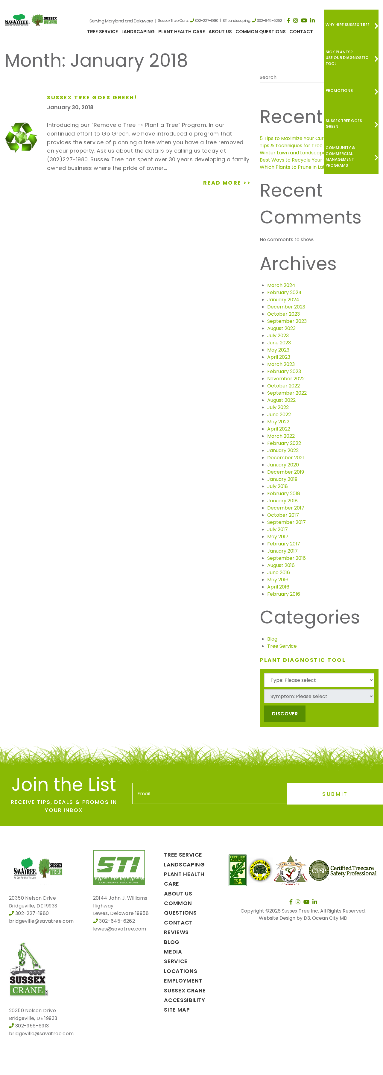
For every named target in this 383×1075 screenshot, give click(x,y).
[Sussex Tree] (32, 20)
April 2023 (278, 357)
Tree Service (102, 31)
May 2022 (278, 421)
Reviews (176, 932)
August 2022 (281, 400)
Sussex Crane (185, 990)
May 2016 (277, 579)
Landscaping (138, 31)
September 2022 (287, 393)
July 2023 (278, 335)
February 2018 (283, 493)
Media (173, 951)
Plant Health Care (181, 31)
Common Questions (260, 31)
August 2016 (281, 565)
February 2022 (284, 443)
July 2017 (277, 529)
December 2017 (285, 507)
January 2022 (283, 450)
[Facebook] (288, 20)
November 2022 (286, 378)
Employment (183, 980)
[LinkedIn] (312, 20)
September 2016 (286, 558)
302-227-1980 (206, 20)
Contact (301, 31)
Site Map (177, 1009)
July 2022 (278, 407)
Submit (335, 794)
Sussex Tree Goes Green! (344, 124)
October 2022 (283, 385)
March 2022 (281, 436)
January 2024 (283, 299)
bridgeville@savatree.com (41, 921)
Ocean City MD (329, 918)
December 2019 (285, 472)
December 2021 (285, 457)
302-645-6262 (269, 20)
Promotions (339, 90)
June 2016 (278, 572)
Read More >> (227, 182)
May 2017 (277, 536)
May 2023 (278, 349)
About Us (220, 31)
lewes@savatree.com (119, 928)
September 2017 (286, 522)
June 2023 (279, 342)
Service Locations (180, 965)
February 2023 (284, 371)
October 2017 (283, 515)
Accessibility (184, 1000)
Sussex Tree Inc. (300, 910)
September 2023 (287, 321)
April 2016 (278, 586)
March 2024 (281, 285)
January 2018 (282, 500)
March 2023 (281, 364)
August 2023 (281, 328)
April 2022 (278, 428)
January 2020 (283, 464)
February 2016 (283, 594)
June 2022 (279, 414)
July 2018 (277, 486)
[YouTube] (304, 20)
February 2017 (283, 543)
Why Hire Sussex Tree (348, 25)
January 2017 (282, 551)
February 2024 (284, 292)
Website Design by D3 (284, 918)
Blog (272, 638)
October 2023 (283, 314)
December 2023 (286, 306)
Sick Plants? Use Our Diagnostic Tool (347, 57)
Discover (285, 713)
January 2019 (282, 479)
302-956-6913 (32, 1025)
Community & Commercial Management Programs (340, 156)
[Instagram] (295, 20)
